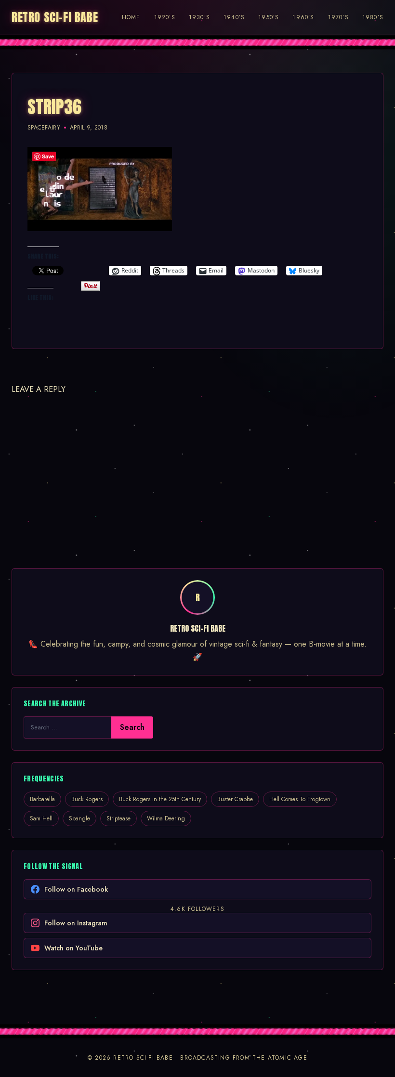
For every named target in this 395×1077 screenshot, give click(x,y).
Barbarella (42, 799)
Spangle (79, 818)
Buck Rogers (87, 799)
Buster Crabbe (235, 799)
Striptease (118, 818)
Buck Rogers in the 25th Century (160, 799)
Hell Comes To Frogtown (299, 799)
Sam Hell (41, 818)
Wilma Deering (166, 818)
